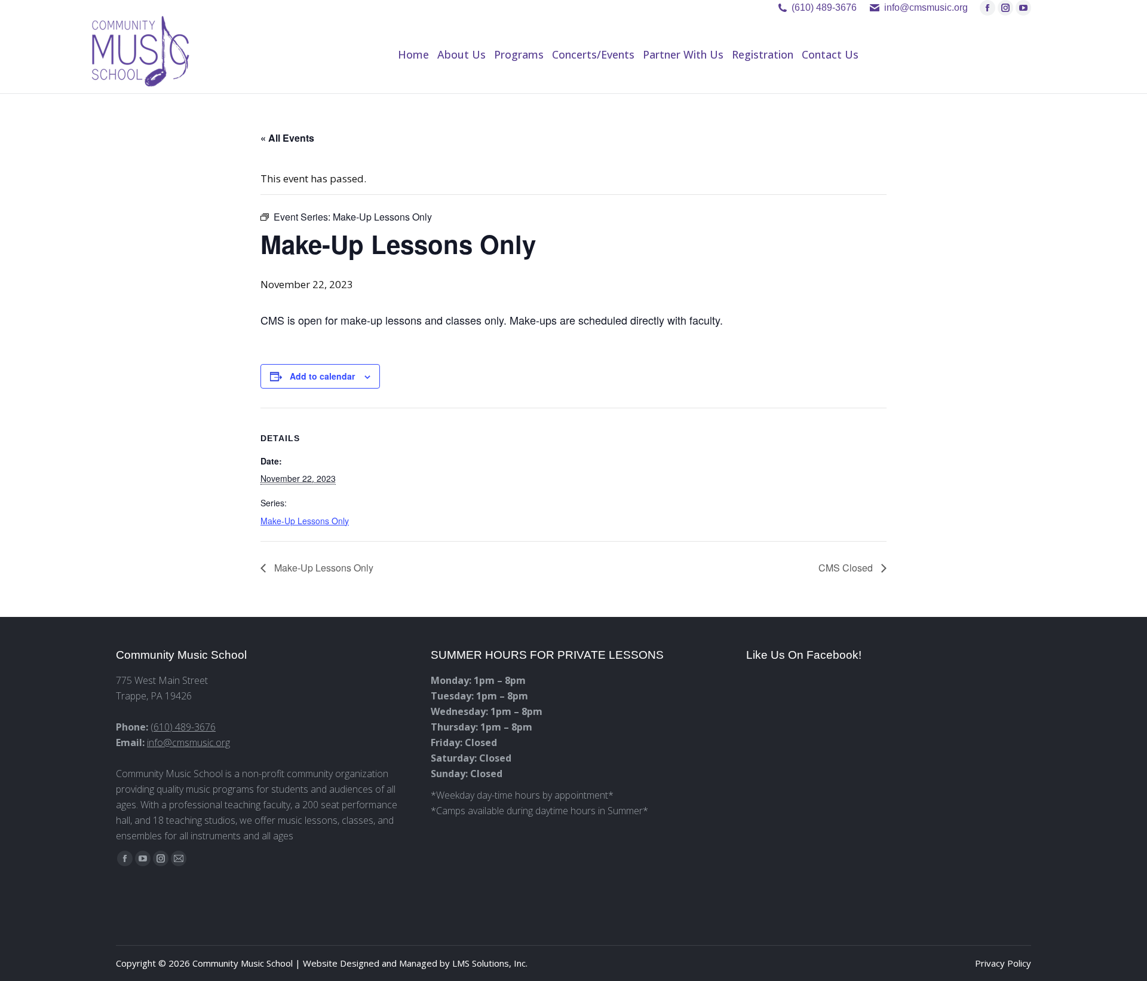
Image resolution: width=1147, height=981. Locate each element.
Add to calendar (322, 376)
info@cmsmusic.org (188, 742)
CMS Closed (846, 567)
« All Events (287, 138)
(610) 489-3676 (824, 7)
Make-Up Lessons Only (304, 521)
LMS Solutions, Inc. (490, 963)
